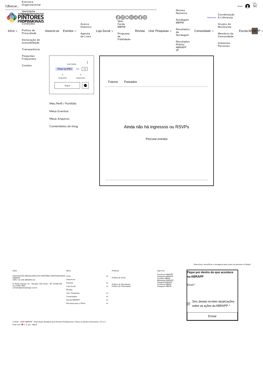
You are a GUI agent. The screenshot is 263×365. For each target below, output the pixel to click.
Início (68, 281)
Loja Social (71, 291)
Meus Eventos (59, 116)
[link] (113, 81)
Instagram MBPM (164, 291)
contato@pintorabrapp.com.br (25, 293)
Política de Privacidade (121, 291)
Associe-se (70, 284)
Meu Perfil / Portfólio (62, 108)
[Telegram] (136, 17)
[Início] (107, 281)
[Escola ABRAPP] (107, 305)
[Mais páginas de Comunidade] (213, 31)
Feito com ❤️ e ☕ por (25, 330)
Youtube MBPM (163, 283)
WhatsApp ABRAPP (165, 285)
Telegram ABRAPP (164, 287)
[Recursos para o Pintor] (107, 308)
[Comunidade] (107, 301)
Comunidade (71, 301)
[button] (255, 5)
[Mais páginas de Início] (17, 31)
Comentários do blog (63, 131)
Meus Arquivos (59, 123)
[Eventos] (107, 288)
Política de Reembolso (121, 289)
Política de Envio (119, 283)
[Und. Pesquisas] (107, 298)
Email (191, 289)
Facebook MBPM (164, 289)
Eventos (69, 288)
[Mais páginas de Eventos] (75, 31)
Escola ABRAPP (73, 305)
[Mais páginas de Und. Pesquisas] (171, 31)
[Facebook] (140, 17)
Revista (69, 295)
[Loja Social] (107, 291)
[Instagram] (145, 17)
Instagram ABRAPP (165, 281)
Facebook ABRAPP (165, 279)
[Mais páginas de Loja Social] (112, 31)
